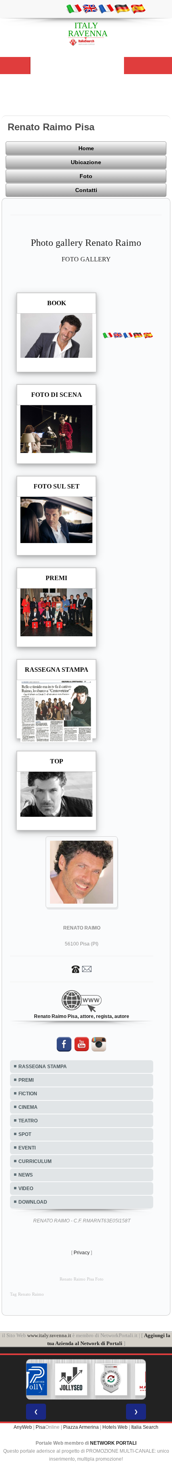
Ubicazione (86, 162)
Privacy (82, 1252)
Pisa (40, 1427)
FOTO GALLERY (86, 259)
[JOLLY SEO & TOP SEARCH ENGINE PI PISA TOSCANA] (71, 1379)
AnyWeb (23, 1427)
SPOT (24, 1134)
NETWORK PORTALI (113, 1443)
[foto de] (122, 8)
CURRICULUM (35, 1161)
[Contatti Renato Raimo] (82, 968)
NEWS (25, 1175)
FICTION (27, 1093)
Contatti (86, 190)
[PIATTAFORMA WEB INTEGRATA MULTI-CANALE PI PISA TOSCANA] (111, 1379)
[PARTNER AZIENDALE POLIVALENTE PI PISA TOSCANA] (31, 1379)
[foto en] (90, 8)
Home (86, 148)
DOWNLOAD (32, 1202)
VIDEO (25, 1188)
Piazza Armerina (81, 1427)
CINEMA (28, 1107)
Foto (86, 176)
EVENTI (27, 1148)
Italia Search (144, 1427)
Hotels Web (115, 1427)
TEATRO (28, 1121)
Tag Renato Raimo (27, 1294)
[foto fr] (106, 8)
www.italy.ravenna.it (49, 1335)
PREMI (26, 1080)
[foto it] (74, 8)
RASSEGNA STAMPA (42, 1066)
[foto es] (138, 8)
